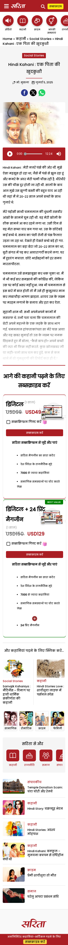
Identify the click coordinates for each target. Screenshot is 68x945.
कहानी (21, 38)
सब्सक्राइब (55, 6)
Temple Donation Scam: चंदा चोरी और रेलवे (45, 789)
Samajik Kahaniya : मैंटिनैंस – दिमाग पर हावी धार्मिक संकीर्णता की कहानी (16, 694)
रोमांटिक (26, 728)
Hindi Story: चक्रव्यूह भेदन (45, 809)
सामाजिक (11, 728)
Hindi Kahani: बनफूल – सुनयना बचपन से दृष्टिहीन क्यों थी (33, 855)
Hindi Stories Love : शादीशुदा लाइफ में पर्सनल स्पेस (50, 690)
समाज (46, 765)
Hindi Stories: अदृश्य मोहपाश (41, 832)
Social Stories (40, 38)
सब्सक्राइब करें (34, 433)
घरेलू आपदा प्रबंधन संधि (43, 897)
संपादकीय (34, 782)
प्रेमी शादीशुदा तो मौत (41, 875)
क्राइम (42, 728)
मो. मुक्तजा (22, 82)
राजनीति (29, 765)
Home (7, 38)
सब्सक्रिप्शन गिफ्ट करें (26, 543)
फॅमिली (57, 728)
